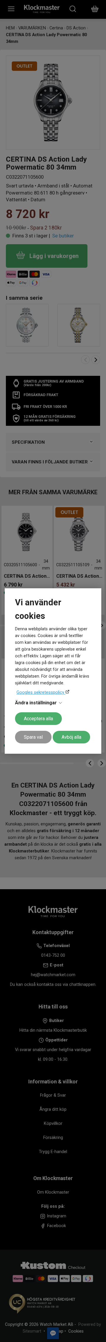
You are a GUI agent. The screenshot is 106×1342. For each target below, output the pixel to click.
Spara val (33, 737)
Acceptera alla (38, 718)
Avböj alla (71, 737)
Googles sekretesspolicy (40, 692)
